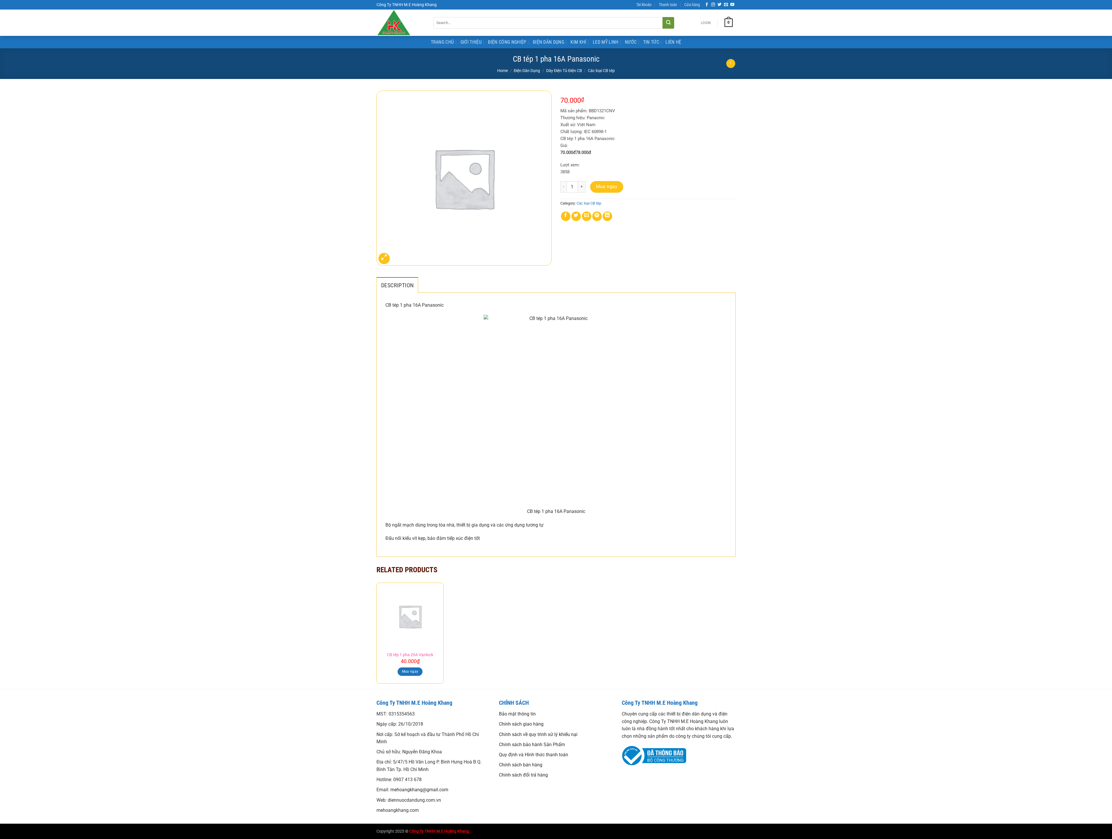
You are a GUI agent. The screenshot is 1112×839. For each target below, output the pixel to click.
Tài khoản (644, 4)
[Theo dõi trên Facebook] (707, 5)
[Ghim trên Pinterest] (597, 216)
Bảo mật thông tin (517, 714)
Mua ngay (607, 186)
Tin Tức (651, 42)
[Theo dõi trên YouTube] (732, 5)
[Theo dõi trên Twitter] (720, 5)
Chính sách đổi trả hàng (523, 775)
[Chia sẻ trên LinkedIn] (607, 216)
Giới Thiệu (471, 42)
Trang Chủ (442, 42)
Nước (631, 42)
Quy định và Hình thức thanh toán (533, 754)
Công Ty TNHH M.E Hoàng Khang (439, 831)
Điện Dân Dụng (548, 42)
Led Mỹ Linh (606, 42)
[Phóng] (384, 258)
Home (502, 70)
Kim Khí (578, 42)
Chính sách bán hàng (520, 765)
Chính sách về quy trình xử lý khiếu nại (538, 734)
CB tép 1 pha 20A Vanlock (410, 654)
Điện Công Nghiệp (507, 42)
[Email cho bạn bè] (586, 216)
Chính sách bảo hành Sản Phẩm (532, 744)
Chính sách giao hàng (521, 724)
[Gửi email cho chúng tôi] (726, 5)
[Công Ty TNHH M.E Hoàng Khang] (400, 23)
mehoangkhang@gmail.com (419, 789)
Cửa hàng (692, 4)
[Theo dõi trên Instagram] (713, 5)
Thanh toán (668, 4)
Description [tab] (397, 285)
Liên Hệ (673, 42)
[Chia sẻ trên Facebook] (565, 216)
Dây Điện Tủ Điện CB (564, 70)
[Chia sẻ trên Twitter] (576, 216)
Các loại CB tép (601, 70)
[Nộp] (668, 23)
